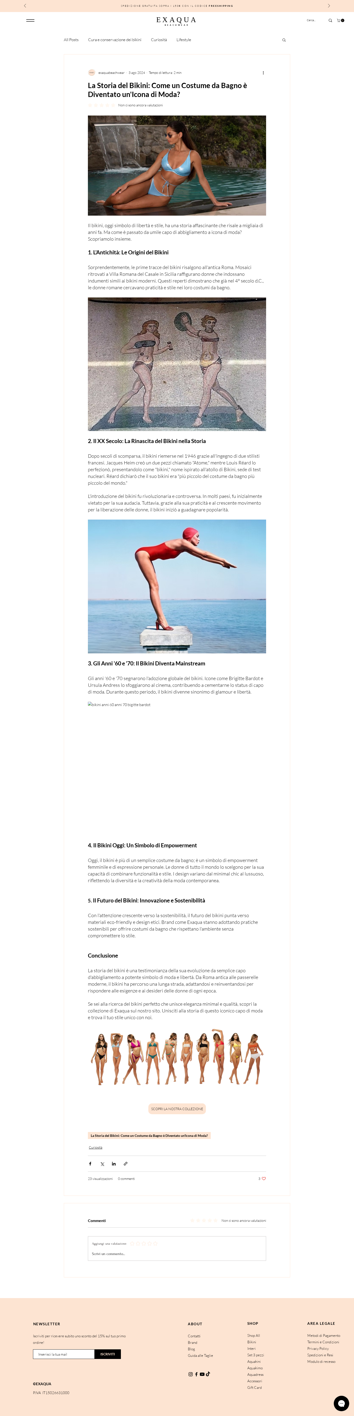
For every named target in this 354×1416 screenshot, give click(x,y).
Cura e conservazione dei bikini (114, 39)
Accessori (254, 1381)
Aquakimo (255, 1368)
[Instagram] (190, 1374)
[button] (341, 20)
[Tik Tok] (208, 1374)
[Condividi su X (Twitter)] (102, 1163)
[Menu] (30, 20)
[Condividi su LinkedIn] (113, 1163)
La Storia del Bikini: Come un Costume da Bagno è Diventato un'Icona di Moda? (149, 1135)
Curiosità (159, 39)
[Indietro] (25, 6)
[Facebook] (196, 1374)
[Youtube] (202, 1374)
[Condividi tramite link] (125, 1163)
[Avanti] (329, 6)
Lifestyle (184, 39)
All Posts (71, 39)
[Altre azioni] (263, 73)
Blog (191, 1349)
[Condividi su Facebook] (90, 1163)
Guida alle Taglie (200, 1355)
